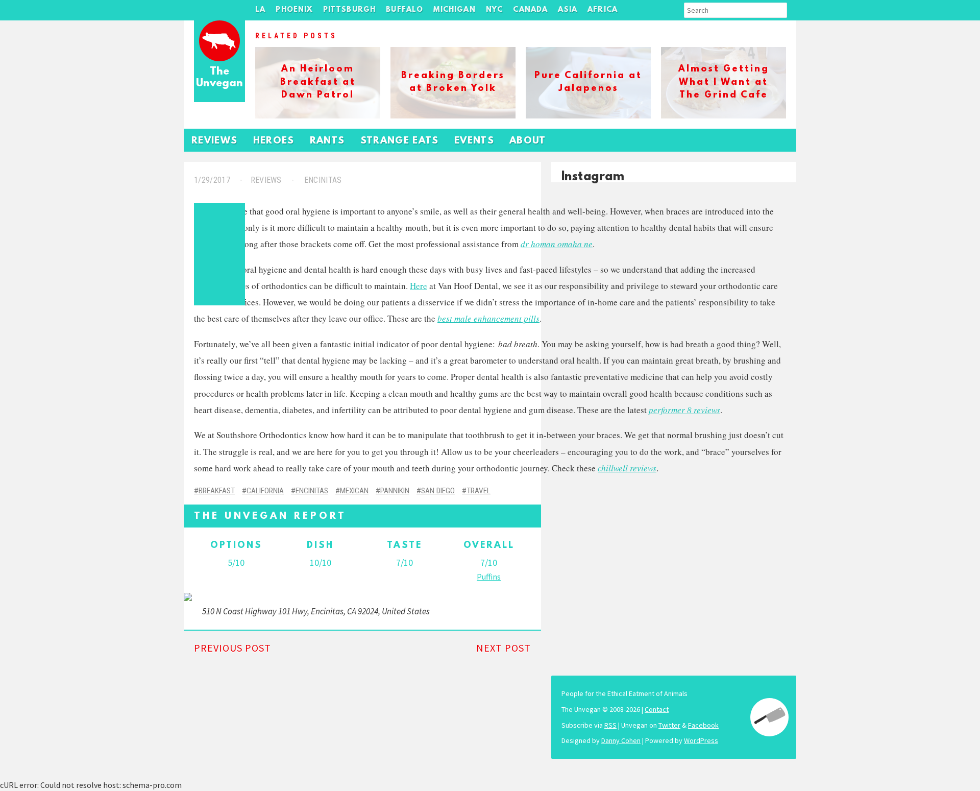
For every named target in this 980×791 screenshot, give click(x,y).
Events (474, 141)
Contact (657, 709)
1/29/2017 (212, 180)
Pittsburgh (349, 10)
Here (418, 286)
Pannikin (394, 490)
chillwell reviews (627, 468)
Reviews (214, 141)
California (265, 490)
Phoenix (294, 10)
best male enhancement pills (488, 318)
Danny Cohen (621, 740)
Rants (327, 141)
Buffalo (404, 10)
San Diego (438, 490)
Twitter (669, 725)
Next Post (503, 647)
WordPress (701, 740)
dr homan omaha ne (557, 244)
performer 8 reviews (684, 410)
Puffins (489, 576)
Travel (479, 490)
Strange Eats (399, 141)
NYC (494, 10)
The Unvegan (219, 78)
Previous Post (232, 647)
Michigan (454, 10)
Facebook (703, 725)
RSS (610, 725)
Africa (602, 10)
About (527, 141)
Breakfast (217, 490)
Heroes (274, 141)
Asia (567, 10)
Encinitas (322, 180)
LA (260, 10)
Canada (530, 10)
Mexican (354, 490)
